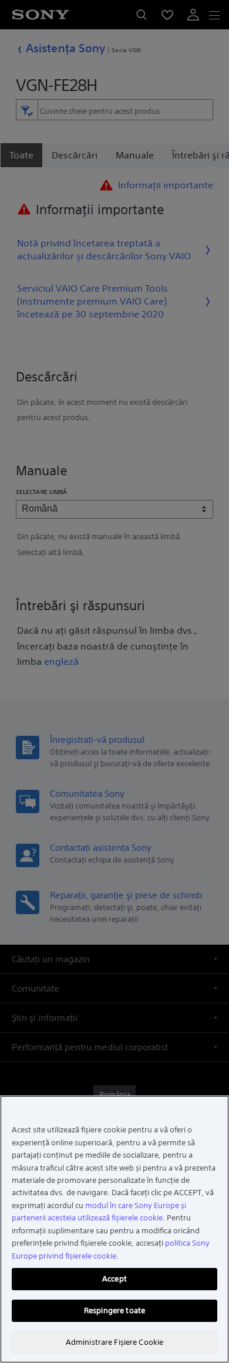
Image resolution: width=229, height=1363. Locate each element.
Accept (114, 1279)
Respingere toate (114, 1310)
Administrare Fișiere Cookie (115, 1342)
